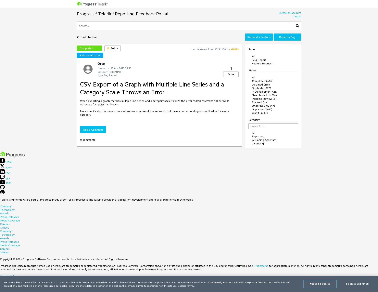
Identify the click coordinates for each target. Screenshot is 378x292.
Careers (5, 224)
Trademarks (261, 266)
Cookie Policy (67, 285)
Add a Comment (93, 129)
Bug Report (259, 60)
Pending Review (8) (264, 98)
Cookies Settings (357, 283)
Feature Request (262, 63)
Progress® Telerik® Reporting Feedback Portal (122, 14)
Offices (4, 227)
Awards (4, 213)
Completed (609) (262, 81)
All (253, 56)
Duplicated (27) (261, 88)
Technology (7, 210)
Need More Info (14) (264, 95)
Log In (297, 16)
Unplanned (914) (262, 109)
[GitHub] (2, 188)
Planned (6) (259, 102)
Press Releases (9, 217)
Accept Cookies (320, 283)
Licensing (258, 143)
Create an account (290, 13)
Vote (231, 74)
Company (5, 206)
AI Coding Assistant (264, 140)
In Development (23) (264, 91)
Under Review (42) (263, 106)
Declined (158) (261, 84)
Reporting (258, 136)
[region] (189, 284)
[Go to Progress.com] (13, 156)
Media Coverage (10, 220)
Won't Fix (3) (260, 113)
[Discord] (2, 193)
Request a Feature (258, 37)
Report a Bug (287, 37)
